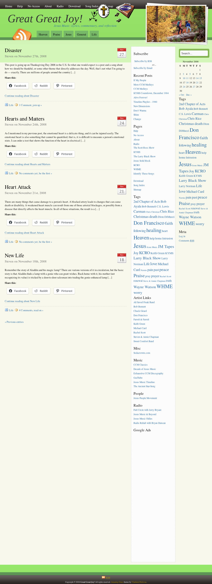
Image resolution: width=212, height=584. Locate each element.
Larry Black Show (147, 257)
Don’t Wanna (140, 110)
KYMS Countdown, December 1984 (151, 93)
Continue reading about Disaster (22, 96)
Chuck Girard (140, 310)
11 (187, 78)
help (152, 238)
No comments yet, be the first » (35, 173)
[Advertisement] (150, 495)
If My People (140, 80)
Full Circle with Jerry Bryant (147, 409)
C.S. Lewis (163, 206)
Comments (186, 240)
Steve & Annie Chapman (154, 280)
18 (187, 82)
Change (137, 119)
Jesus (68, 34)
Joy (136, 252)
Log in (182, 236)
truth (169, 281)
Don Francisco (149, 222)
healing (153, 230)
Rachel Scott (165, 276)
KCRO (137, 165)
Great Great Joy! (45, 18)
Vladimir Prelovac (139, 582)
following (140, 230)
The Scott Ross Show (144, 147)
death (153, 216)
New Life (14, 255)
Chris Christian (152, 211)
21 (197, 82)
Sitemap (137, 189)
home (158, 238)
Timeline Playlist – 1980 (145, 101)
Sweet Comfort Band (144, 341)
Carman (139, 211)
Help (20, 6)
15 (200, 78)
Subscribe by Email (143, 67)
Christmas (141, 216)
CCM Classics (141, 364)
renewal (138, 281)
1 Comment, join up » (30, 105)
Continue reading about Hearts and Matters (27, 164)
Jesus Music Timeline (144, 382)
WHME (137, 169)
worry (138, 292)
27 (194, 86)
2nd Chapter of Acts (147, 201)
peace (164, 269)
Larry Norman (187, 186)
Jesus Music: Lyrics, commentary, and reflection (85, 25)
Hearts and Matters (25, 118)
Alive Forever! (141, 97)
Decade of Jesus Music (145, 369)
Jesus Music (152, 247)
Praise (56, 34)
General (81, 34)
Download (75, 6)
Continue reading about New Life (22, 301)
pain (150, 269)
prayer (155, 276)
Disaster (13, 50)
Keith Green (158, 253)
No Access (34, 6)
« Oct (181, 94)
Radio (60, 6)
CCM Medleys (141, 88)
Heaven (43, 34)
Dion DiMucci (166, 217)
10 (184, 78)
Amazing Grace (117, 582)
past (156, 269)
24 (184, 86)
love (153, 263)
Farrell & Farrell (141, 319)
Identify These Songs (144, 173)
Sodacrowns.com (142, 353)
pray (148, 276)
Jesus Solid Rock (142, 160)
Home (8, 6)
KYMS (137, 152)
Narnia (144, 270)
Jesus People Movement (145, 398)
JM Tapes (166, 246)
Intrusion (167, 238)
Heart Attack (18, 186)
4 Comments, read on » (31, 310)
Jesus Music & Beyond (145, 414)
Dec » (189, 94)
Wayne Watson (145, 286)
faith (169, 223)
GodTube (138, 377)
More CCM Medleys (144, 84)
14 (197, 78)
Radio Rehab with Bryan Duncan (150, 422)
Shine (136, 114)
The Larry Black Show (144, 156)
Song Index (139, 185)
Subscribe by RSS (143, 61)
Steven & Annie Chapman (146, 336)
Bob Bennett (149, 206)
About (48, 6)
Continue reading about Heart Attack (24, 232)
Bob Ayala (186, 108)
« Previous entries (14, 322)
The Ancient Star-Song (144, 386)
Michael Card (140, 328)
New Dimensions (142, 106)
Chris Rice (167, 211)
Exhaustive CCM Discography (148, 373)
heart (165, 231)
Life (94, 34)
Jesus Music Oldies (143, 418)
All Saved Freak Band (144, 302)
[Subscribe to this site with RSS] (21, 32)
